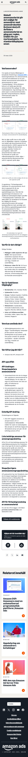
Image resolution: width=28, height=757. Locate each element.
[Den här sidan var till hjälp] (21, 545)
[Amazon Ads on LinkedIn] (4, 710)
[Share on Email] (22, 555)
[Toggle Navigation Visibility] (2, 2)
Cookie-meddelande (14, 730)
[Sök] (26, 2)
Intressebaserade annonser (14, 727)
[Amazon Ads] (13, 2)
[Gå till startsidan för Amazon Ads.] (14, 747)
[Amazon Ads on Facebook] (23, 710)
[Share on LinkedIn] (17, 555)
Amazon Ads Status (14, 734)
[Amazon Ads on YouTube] (18, 710)
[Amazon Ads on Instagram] (13, 710)
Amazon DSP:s (22, 75)
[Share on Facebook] (7, 555)
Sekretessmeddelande (14, 723)
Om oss (14, 715)
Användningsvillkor (14, 719)
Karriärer (14, 738)
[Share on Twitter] (12, 555)
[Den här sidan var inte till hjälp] (8, 545)
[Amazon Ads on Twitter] (8, 710)
